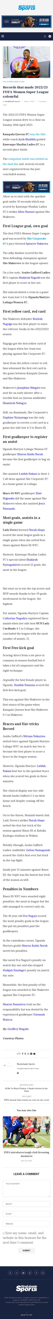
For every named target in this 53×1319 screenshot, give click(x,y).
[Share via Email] (34, 1054)
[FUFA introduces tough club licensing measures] (26, 1132)
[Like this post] (19, 1054)
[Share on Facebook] (22, 1054)
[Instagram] (43, 1273)
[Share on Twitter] (25, 1054)
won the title (38, 134)
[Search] (45, 36)
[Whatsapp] (17, 1273)
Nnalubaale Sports (12, 101)
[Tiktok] (30, 1273)
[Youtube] (23, 1273)
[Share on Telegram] (31, 1054)
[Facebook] (36, 1273)
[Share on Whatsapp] (28, 1054)
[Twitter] (10, 1273)
